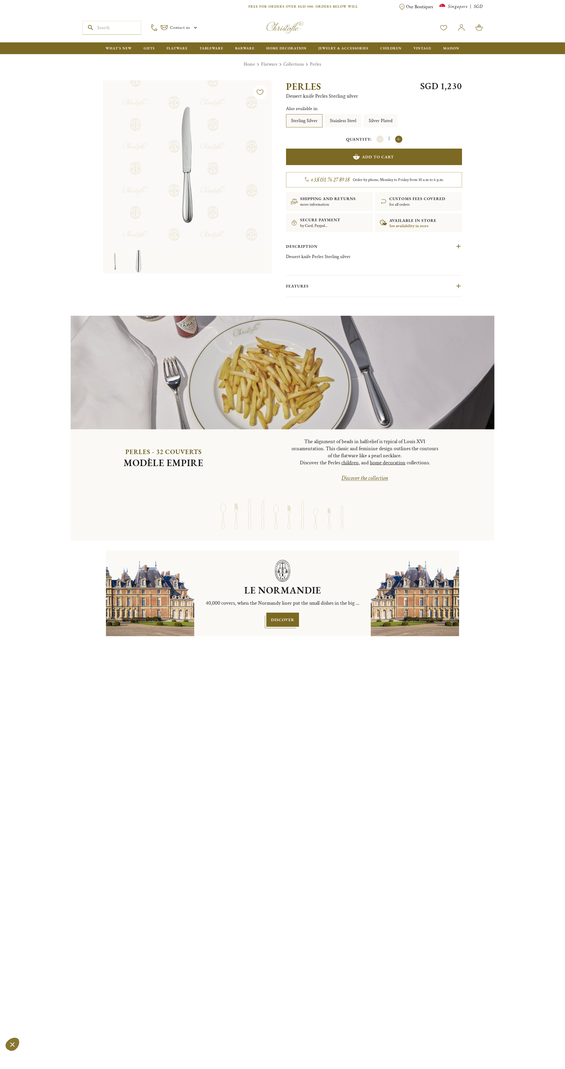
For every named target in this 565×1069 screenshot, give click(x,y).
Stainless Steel (343, 121)
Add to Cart (378, 156)
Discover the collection (364, 478)
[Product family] (223, 508)
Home (249, 64)
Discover (282, 619)
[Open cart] (479, 28)
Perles (315, 64)
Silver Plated (381, 121)
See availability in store (408, 226)
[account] (444, 28)
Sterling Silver (304, 121)
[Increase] (398, 139)
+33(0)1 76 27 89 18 (330, 180)
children (350, 462)
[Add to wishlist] (260, 92)
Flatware (269, 64)
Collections (293, 64)
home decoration (388, 462)
